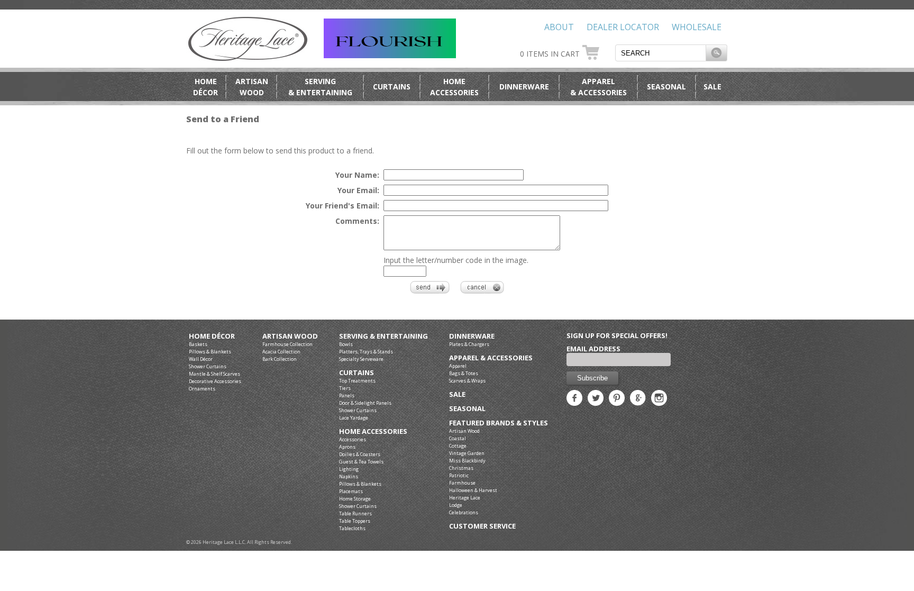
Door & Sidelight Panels (365, 402)
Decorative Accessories (215, 381)
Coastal (457, 438)
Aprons (347, 446)
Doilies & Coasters (359, 454)
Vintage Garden (467, 453)
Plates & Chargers (469, 344)
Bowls (346, 344)
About (559, 27)
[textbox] (660, 52)
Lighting (349, 469)
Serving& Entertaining (320, 86)
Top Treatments (357, 380)
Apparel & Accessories (491, 357)
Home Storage (355, 498)
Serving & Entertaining (383, 336)
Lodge (455, 505)
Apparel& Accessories (598, 86)
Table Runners (355, 513)
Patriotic (459, 475)
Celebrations (463, 512)
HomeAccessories (454, 86)
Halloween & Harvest (473, 490)
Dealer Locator (623, 27)
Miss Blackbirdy (467, 460)
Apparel (458, 365)
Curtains (391, 86)
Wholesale (696, 27)
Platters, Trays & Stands (366, 351)
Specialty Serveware (361, 359)
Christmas (461, 468)
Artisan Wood (290, 336)
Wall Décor (201, 359)
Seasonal (666, 86)
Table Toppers (354, 520)
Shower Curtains (207, 366)
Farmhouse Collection (287, 344)
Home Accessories (373, 431)
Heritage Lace (464, 497)
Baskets (198, 344)
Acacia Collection (281, 351)
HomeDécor (205, 86)
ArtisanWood (251, 86)
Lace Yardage (353, 417)
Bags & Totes (463, 373)
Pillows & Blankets (210, 351)
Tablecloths (352, 528)
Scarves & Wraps (467, 380)
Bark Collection (279, 359)
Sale (712, 86)
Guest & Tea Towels (361, 461)
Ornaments (202, 388)
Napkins (348, 476)
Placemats (351, 491)
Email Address (593, 348)
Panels (346, 395)
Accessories (352, 439)
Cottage (458, 445)
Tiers (345, 388)
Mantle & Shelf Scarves (214, 373)
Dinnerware (524, 86)
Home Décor (212, 336)
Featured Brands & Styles (498, 423)
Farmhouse (462, 482)
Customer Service (482, 526)
